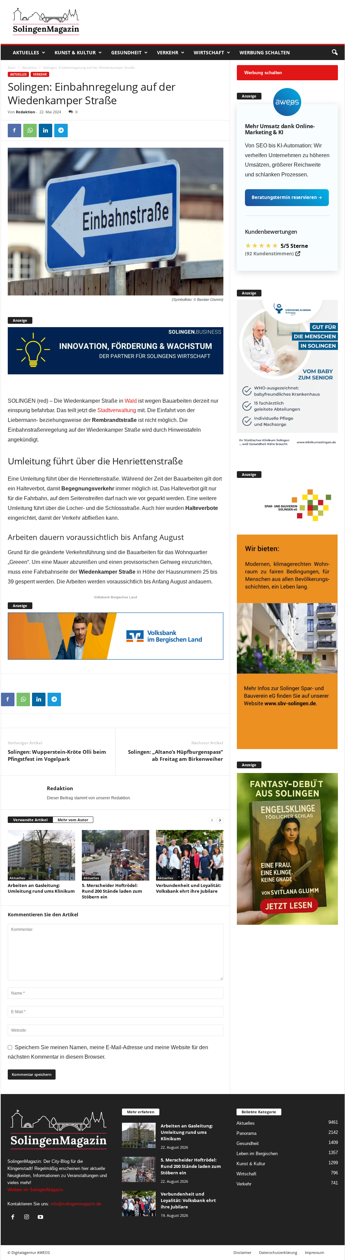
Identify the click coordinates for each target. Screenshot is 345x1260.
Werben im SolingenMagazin (35, 1189)
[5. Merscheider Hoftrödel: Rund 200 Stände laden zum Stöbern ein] (115, 855)
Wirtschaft (209, 52)
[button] (334, 52)
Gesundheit (126, 52)
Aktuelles (26, 52)
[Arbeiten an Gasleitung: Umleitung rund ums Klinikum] (41, 855)
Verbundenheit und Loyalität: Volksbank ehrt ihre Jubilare (188, 888)
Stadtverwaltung (116, 410)
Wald (131, 401)
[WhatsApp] (30, 130)
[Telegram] (61, 130)
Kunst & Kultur (75, 52)
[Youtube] (41, 1217)
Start (11, 67)
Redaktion (25, 111)
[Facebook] (14, 130)
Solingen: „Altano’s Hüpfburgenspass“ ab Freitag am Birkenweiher (175, 755)
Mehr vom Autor (73, 819)
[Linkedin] (45, 130)
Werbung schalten (265, 52)
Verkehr (167, 52)
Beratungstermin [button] (287, 197)
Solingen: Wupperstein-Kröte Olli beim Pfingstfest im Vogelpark (57, 755)
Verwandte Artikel (30, 819)
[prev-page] (212, 820)
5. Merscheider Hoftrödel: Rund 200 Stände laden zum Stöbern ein (112, 891)
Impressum (314, 1252)
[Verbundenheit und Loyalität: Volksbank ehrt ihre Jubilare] (189, 855)
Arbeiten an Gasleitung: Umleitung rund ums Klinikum (41, 888)
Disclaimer (242, 1252)
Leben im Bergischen (257, 1153)
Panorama (246, 1133)
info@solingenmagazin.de (76, 1203)
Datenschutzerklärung (278, 1252)
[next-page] (220, 820)
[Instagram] (28, 1217)
